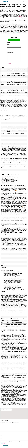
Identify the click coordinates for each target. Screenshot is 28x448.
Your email (8, 47)
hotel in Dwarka (16, 354)
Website (1, 438)
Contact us (13, 445)
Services (18, 445)
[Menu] (23, 1)
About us (22, 445)
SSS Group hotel (17, 32)
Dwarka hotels (20, 16)
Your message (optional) (10, 52)
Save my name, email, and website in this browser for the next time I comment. (11, 441)
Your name (8, 44)
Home (10, 445)
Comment (1, 423)
